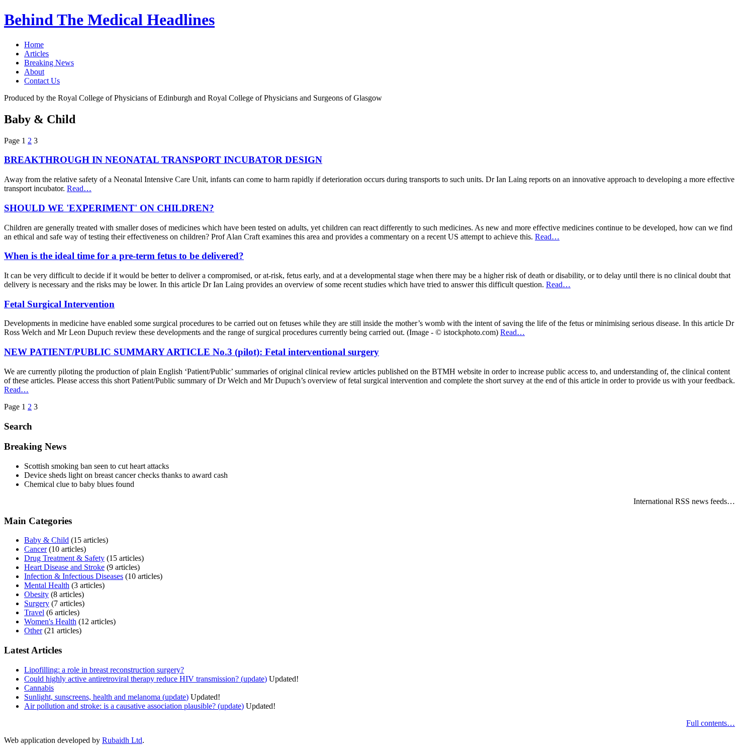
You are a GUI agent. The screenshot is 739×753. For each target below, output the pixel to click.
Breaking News (49, 62)
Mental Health (46, 585)
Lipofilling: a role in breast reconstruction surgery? (104, 669)
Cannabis (39, 688)
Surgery (36, 603)
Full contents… (710, 723)
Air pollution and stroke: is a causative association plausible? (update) (134, 706)
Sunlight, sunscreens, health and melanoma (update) (106, 697)
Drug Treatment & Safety (64, 558)
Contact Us (42, 80)
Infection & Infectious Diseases (73, 576)
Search (18, 426)
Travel (34, 612)
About (34, 71)
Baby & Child (46, 540)
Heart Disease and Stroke (64, 567)
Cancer (35, 549)
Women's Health (50, 621)
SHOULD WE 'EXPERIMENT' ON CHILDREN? (109, 208)
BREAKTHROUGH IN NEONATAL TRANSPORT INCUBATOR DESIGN (163, 159)
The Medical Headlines (109, 20)
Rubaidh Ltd (122, 740)
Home (34, 44)
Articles (36, 53)
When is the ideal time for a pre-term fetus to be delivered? (124, 255)
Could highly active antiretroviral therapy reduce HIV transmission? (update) (145, 679)
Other (33, 630)
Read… (79, 188)
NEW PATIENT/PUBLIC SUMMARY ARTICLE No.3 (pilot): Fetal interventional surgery (191, 352)
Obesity (36, 594)
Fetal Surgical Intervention (59, 304)
